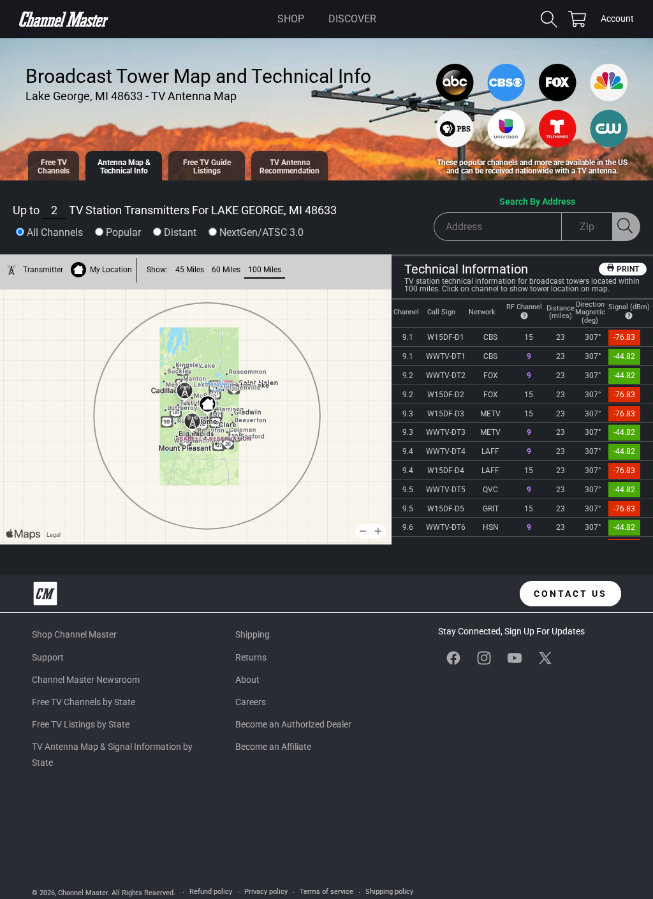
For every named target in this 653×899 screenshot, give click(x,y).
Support (48, 657)
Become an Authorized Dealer (293, 724)
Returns (251, 657)
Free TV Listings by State (80, 724)
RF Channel (524, 307)
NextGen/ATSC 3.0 (261, 232)
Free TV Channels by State (83, 702)
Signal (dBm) (629, 307)
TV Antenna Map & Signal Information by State (112, 755)
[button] (290, 19)
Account (617, 20)
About (247, 680)
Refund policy (210, 892)
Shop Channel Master (74, 634)
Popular (123, 232)
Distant (180, 232)
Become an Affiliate (273, 747)
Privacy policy (266, 892)
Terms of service (326, 892)
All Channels (55, 232)
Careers (250, 702)
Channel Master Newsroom (86, 680)
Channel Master (83, 893)
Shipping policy (389, 892)
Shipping (252, 634)
